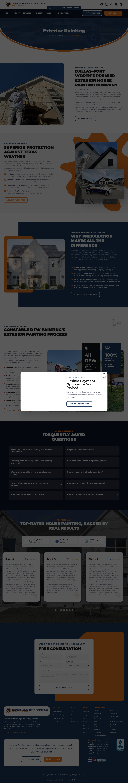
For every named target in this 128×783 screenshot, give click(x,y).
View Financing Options (79, 404)
